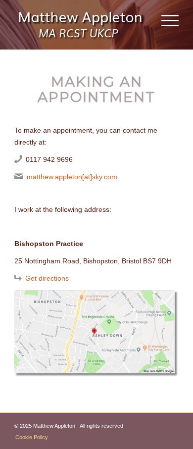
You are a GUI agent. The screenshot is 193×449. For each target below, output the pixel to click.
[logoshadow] (79, 22)
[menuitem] (165, 20)
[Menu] (165, 20)
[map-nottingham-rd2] (96, 333)
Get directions (47, 278)
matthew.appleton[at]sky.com (72, 177)
